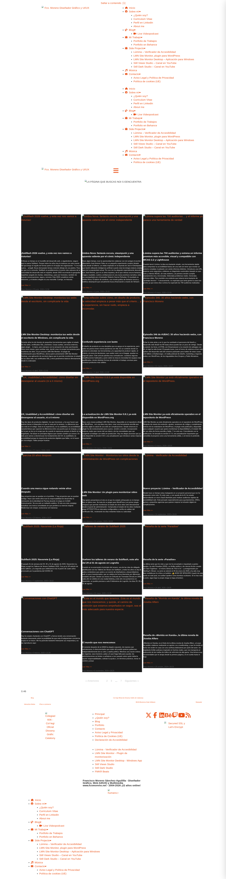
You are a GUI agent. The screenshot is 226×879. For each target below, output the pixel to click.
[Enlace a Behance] (168, 715)
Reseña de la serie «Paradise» (159, 559)
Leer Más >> (26, 285)
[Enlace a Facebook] (155, 715)
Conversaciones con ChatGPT (37, 631)
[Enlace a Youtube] (181, 715)
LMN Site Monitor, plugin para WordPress (156, 55)
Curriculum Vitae (142, 19)
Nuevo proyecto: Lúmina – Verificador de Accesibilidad (173, 488)
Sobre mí (133, 11)
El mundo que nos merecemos (98, 642)
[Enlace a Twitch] (175, 715)
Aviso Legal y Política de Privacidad (153, 77)
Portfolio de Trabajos (145, 41)
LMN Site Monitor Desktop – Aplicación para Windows (163, 59)
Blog (130, 30)
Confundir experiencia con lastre (100, 342)
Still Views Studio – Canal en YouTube (154, 63)
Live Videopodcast (147, 33)
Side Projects (135, 48)
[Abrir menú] (116, 171)
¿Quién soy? (140, 15)
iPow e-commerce (45, 704)
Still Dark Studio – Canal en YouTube (154, 66)
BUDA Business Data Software (145, 702)
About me (138, 26)
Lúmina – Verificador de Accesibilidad (154, 52)
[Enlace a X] (148, 715)
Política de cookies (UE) (147, 81)
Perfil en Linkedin (143, 22)
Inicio (131, 7)
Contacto (133, 74)
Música (132, 70)
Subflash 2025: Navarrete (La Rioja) (40, 559)
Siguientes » (132, 680)
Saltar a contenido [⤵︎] (113, 3)
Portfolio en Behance (145, 44)
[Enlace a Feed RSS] (188, 715)
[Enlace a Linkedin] (162, 715)
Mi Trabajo (134, 37)
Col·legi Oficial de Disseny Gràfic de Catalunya (128, 698)
